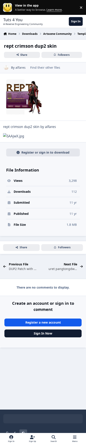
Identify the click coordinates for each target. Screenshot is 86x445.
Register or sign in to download (45, 152)
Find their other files (45, 67)
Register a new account (43, 322)
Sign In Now (43, 333)
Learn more (8, 7)
